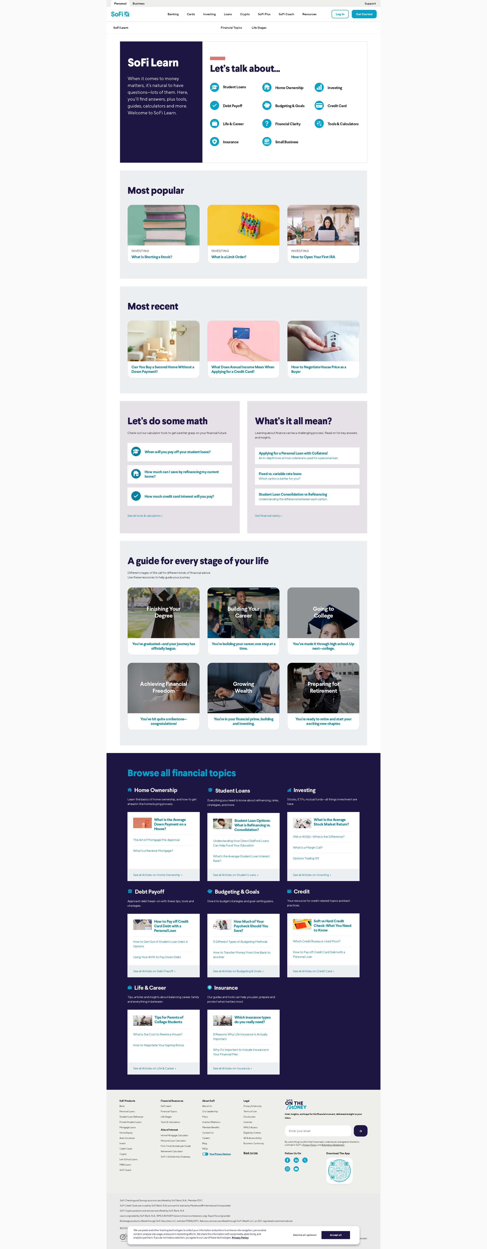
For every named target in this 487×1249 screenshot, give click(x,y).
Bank (122, 1106)
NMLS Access (251, 1127)
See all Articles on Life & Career (153, 1068)
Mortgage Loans (127, 1127)
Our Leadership (210, 1111)
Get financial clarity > (268, 515)
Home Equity (126, 1132)
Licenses (248, 1122)
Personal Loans (127, 1111)
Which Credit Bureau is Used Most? (317, 941)
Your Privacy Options (220, 1154)
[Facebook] (287, 1160)
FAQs (205, 1148)
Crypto (123, 1154)
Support (370, 3)
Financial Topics (169, 1111)
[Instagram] (287, 1169)
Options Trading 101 (306, 858)
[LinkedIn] (296, 1160)
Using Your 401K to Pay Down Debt (157, 957)
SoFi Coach (125, 1170)
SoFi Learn (166, 1106)
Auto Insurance (127, 1138)
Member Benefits (211, 1127)
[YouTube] (296, 1169)
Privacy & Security (253, 1106)
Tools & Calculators (170, 1122)
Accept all (336, 1234)
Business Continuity (254, 1143)
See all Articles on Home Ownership (156, 875)
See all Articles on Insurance (231, 1068)
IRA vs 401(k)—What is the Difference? (319, 836)
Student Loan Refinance (131, 1116)
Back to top (251, 1152)
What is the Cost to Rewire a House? (157, 1034)
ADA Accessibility (253, 1138)
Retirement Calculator (172, 1151)
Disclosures (249, 1116)
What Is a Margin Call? (308, 847)
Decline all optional (305, 1234)
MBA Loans (125, 1164)
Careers (206, 1138)
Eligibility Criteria (252, 1132)
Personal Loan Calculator (173, 1140)
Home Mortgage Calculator (174, 1135)
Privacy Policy (310, 1144)
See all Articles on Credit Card (312, 971)
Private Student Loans (130, 1122)
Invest (122, 1143)
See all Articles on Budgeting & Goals (237, 971)
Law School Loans (128, 1159)
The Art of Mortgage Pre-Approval (156, 840)
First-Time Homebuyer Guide (176, 1146)
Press (205, 1116)
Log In (340, 14)
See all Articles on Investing (311, 875)
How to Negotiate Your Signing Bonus (158, 1045)
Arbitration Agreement (333, 1144)
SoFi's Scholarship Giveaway (175, 1156)
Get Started (364, 14)
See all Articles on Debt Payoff (153, 971)
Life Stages (166, 1116)
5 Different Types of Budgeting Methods (240, 941)
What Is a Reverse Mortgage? (153, 851)
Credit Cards (125, 1148)
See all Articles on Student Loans (234, 875)
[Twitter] (305, 1160)
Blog (204, 1143)
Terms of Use (250, 1111)
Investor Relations (211, 1122)
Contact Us (208, 1132)
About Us (207, 1106)
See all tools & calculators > (145, 515)
